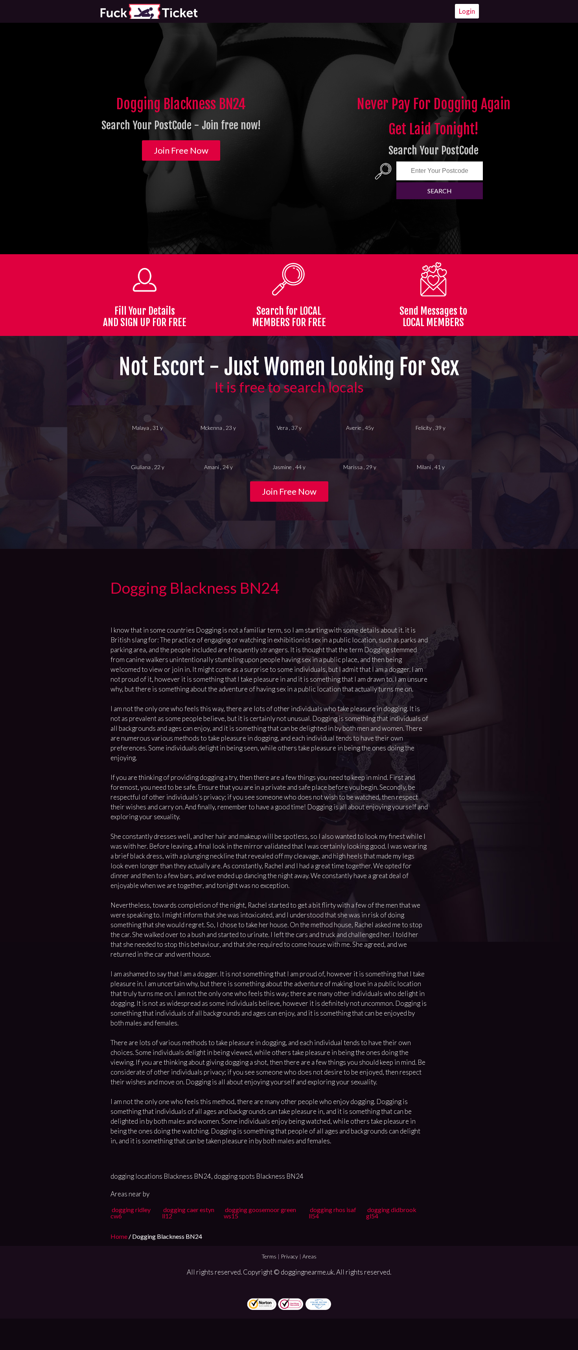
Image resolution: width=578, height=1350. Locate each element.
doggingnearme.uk (307, 1272)
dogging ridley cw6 (130, 1213)
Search (439, 190)
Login (467, 11)
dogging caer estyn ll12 (188, 1213)
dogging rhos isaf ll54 (332, 1213)
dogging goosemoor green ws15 (260, 1213)
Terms (268, 1256)
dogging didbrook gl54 (391, 1213)
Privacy (289, 1256)
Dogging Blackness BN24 (194, 588)
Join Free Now (181, 150)
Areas (309, 1256)
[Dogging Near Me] (148, 11)
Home (119, 1236)
